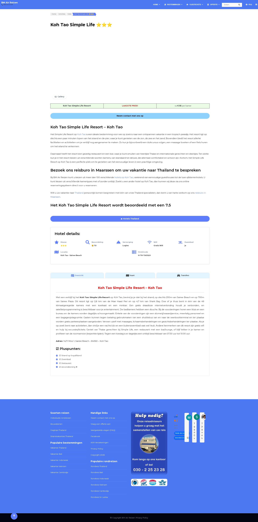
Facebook (95, 436)
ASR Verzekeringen (99, 442)
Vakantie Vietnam (58, 466)
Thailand (79, 193)
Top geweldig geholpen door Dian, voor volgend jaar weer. (194, 431)
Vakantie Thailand (58, 448)
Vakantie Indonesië (59, 460)
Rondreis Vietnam (99, 485)
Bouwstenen (56, 424)
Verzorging (128, 242)
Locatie (64, 252)
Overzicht (79, 275)
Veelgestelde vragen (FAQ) (103, 430)
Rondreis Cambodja (100, 491)
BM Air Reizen (9, 2)
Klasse (64, 242)
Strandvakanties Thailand (61, 436)
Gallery (61, 96)
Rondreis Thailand (99, 466)
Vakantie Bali (56, 454)
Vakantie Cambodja (59, 472)
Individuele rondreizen (60, 418)
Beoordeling (97, 242)
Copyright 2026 (98, 455)
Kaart (132, 275)
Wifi (155, 242)
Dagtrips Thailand (58, 430)
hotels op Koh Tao (123, 177)
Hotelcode (143, 252)
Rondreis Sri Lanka (99, 497)
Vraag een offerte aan (100, 424)
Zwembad (189, 242)
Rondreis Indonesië (100, 478)
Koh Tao (81, 134)
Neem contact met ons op (103, 418)
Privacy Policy (97, 449)
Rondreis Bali (97, 472)
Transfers (185, 275)
